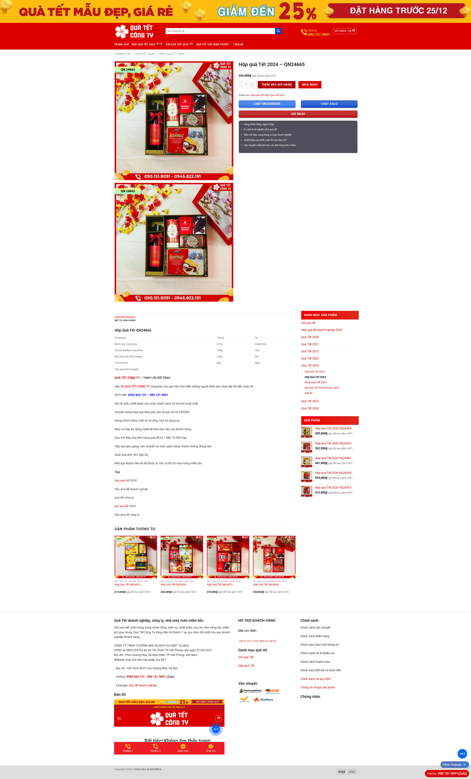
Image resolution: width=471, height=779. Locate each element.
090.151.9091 (159, 395)
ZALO (462, 753)
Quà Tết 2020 (310, 337)
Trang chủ (121, 44)
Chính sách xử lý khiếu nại (317, 653)
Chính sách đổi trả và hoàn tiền (320, 670)
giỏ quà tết (121, 506)
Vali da (308, 393)
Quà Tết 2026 (310, 408)
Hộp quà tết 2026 (143, 44)
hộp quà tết (122, 480)
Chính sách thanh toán (315, 662)
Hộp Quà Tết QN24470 (220, 584)
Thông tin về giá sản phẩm (317, 687)
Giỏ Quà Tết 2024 (315, 371)
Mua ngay (310, 84)
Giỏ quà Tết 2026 (177, 44)
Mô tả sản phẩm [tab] (125, 320)
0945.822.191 (137, 395)
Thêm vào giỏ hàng (276, 84)
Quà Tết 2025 (310, 401)
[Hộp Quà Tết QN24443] (182, 557)
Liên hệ (238, 44)
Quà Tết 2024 (144, 54)
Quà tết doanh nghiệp (143, 685)
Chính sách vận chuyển (315, 627)
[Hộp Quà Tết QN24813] (136, 557)
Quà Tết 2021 (310, 344)
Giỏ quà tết (308, 323)
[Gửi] (278, 31)
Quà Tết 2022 (310, 351)
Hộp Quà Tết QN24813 (128, 584)
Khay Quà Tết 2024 (316, 382)
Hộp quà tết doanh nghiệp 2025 (321, 330)
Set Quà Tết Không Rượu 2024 (322, 387)
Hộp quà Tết (246, 665)
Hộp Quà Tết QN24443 (174, 584)
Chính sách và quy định (315, 679)
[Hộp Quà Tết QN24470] (228, 557)
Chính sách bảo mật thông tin (319, 644)
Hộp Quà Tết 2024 (172, 54)
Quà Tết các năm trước (212, 44)
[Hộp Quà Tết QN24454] (274, 557)
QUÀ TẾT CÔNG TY (127, 378)
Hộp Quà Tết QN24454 (266, 584)
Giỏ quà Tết (245, 657)
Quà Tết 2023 (310, 358)
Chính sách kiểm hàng (314, 636)
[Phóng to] (119, 175)
